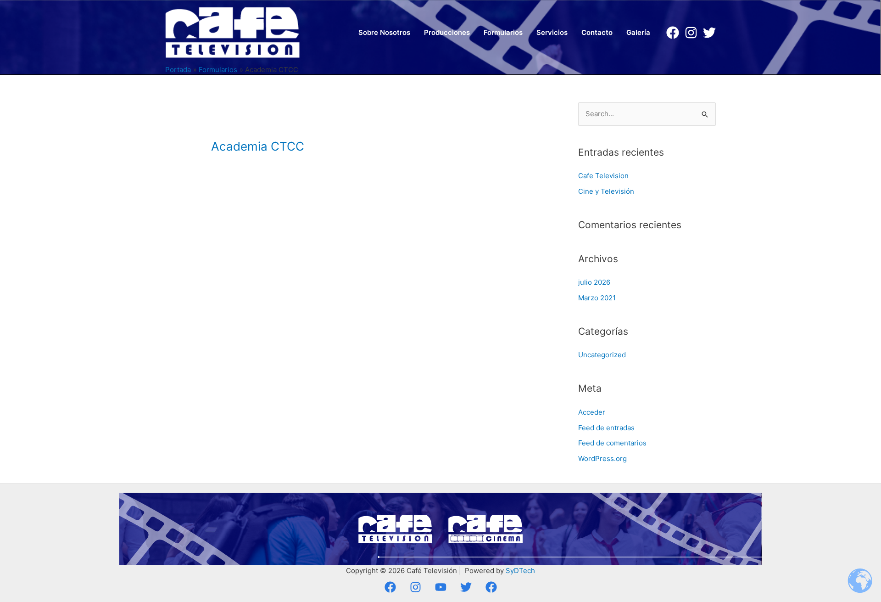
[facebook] (491, 587)
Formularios (503, 32)
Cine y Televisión (606, 191)
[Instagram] (691, 32)
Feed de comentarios (612, 443)
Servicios (552, 32)
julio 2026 (594, 282)
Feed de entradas (606, 427)
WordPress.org (602, 458)
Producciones (447, 32)
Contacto (597, 32)
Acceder (591, 412)
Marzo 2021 (597, 297)
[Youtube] (440, 587)
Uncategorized (602, 354)
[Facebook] (672, 32)
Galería (638, 32)
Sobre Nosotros (384, 32)
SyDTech (520, 570)
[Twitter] (709, 32)
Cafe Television (603, 175)
